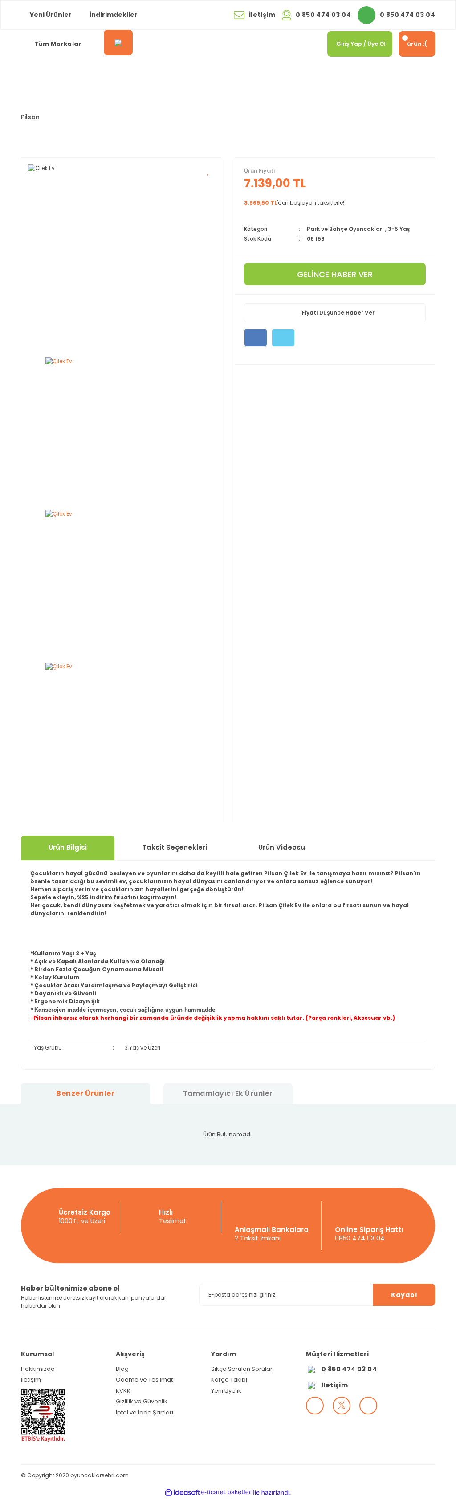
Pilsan (30, 117)
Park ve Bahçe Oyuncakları (345, 229)
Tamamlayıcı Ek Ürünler (228, 1093)
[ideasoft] (182, 1492)
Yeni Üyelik (226, 1390)
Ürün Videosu (281, 847)
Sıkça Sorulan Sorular (242, 1369)
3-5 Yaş (399, 229)
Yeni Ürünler (51, 14)
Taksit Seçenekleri (174, 847)
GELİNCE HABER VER (335, 274)
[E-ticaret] (227, 1492)
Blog (122, 1369)
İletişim (31, 1379)
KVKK (123, 1390)
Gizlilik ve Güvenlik (141, 1401)
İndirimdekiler (114, 14)
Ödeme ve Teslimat (144, 1379)
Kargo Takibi (229, 1379)
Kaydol (404, 1294)
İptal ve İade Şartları (144, 1412)
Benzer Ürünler (85, 1093)
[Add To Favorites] (208, 171)
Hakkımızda (38, 1369)
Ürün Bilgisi (68, 847)
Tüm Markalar (57, 44)
